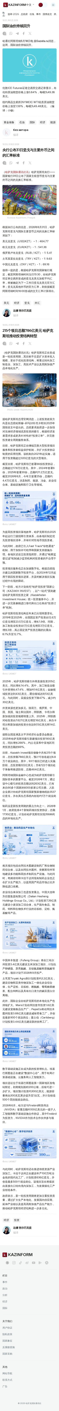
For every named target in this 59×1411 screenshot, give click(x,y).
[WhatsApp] (11, 34)
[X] (30, 34)
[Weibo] (27, 1262)
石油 (22, 122)
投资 (16, 1220)
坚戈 (27, 302)
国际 (32, 122)
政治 (4, 1288)
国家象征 (7, 1340)
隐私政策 (7, 1334)
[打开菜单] (53, 4)
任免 (32, 14)
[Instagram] (4, 34)
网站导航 (7, 1373)
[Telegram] (17, 34)
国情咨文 (47, 14)
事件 (38, 14)
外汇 (37, 302)
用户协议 (7, 1327)
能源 (53, 122)
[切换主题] (43, 4)
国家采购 (7, 1353)
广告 (4, 1386)
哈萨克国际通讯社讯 (17, 172)
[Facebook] (24, 34)
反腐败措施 (8, 1347)
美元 (6, 302)
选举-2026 (13, 14)
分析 (4, 1295)
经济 (42, 122)
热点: (3, 14)
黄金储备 (9, 122)
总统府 (24, 14)
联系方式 (7, 1379)
